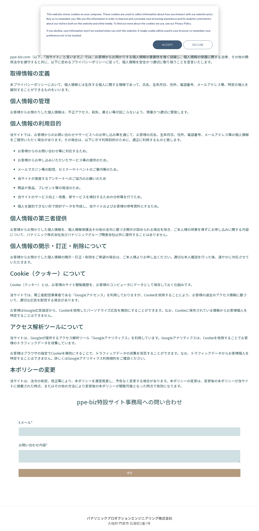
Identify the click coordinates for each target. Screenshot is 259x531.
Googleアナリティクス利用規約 (92, 358)
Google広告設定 (36, 310)
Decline (197, 44)
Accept (167, 44)
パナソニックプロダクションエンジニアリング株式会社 (129, 518)
